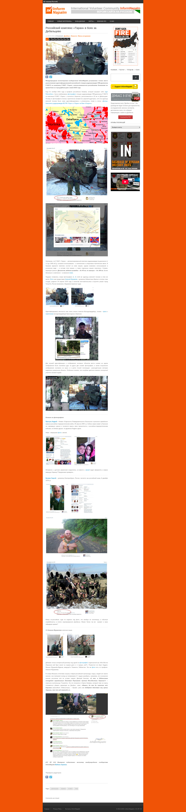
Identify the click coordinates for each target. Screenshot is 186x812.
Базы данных (80, 21)
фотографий (84, 662)
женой (88, 470)
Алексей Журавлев (71, 279)
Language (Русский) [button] (51, 1)
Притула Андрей (51, 421)
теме (71, 273)
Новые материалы (64, 21)
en (65, 39)
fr (49, 39)
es (56, 39)
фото (105, 311)
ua (62, 39)
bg (68, 39)
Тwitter (122, 69)
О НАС (112, 21)
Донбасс (67, 36)
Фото (51, 279)
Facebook (114, 69)
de (53, 39)
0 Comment (59, 36)
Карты (91, 21)
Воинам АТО (101, 21)
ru (46, 39)
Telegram (130, 69)
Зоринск (63, 788)
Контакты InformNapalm (72, 809)
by (59, 39)
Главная (50, 21)
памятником (49, 314)
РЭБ (76, 788)
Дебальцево (55, 788)
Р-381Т (70, 788)
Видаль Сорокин (61, 764)
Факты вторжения (84, 36)
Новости (74, 36)
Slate (137, 69)
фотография (72, 94)
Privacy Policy (57, 809)
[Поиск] (136, 77)
